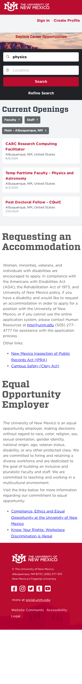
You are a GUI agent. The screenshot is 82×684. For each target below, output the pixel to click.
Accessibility (56, 610)
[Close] (19, 119)
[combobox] (41, 57)
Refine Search (41, 93)
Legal (15, 616)
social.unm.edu (38, 600)
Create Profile (67, 20)
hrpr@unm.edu (40, 325)
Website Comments (27, 610)
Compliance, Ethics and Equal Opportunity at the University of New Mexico (44, 517)
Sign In (43, 20)
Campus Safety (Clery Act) (35, 366)
